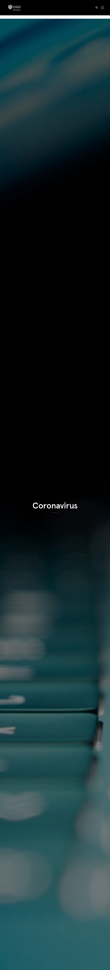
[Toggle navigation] (102, 7)
